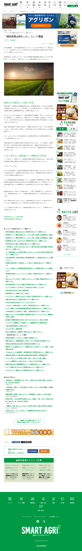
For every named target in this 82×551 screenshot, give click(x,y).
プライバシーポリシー (40, 516)
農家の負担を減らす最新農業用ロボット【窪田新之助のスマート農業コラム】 (28, 364)
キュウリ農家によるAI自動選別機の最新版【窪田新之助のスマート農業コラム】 (29, 308)
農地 (13, 203)
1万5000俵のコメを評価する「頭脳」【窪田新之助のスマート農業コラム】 (27, 311)
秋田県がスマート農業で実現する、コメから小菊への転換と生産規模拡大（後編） (29, 235)
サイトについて (26, 516)
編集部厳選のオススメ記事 (29, 460)
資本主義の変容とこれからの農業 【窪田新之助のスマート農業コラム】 (26, 284)
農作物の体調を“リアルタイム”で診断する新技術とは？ (22, 338)
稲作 (42, 193)
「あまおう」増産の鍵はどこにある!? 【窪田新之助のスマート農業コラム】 (27, 305)
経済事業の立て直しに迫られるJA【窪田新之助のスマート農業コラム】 (26, 241)
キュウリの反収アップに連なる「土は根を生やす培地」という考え (25, 287)
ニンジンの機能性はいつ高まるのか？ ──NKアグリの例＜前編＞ (24, 361)
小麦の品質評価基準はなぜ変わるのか (16, 326)
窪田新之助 (51, 43)
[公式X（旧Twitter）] (44, 521)
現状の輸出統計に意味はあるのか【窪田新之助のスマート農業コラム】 (26, 232)
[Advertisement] (67, 59)
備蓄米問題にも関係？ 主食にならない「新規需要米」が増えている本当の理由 (28, 394)
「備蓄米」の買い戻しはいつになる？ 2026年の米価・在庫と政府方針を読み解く (29, 406)
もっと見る (67, 254)
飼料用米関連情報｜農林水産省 (13, 219)
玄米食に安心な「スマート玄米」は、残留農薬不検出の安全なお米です (26, 410)
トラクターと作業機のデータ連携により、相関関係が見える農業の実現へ (27, 323)
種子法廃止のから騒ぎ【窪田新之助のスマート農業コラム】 (23, 244)
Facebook (33, 451)
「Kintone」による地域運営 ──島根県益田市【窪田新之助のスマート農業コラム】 (30, 352)
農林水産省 (12, 180)
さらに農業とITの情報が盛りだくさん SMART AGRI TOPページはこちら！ (29, 421)
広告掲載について (54, 516)
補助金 (51, 106)
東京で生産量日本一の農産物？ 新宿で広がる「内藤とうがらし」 (24, 332)
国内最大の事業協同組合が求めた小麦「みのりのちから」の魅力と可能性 (27, 320)
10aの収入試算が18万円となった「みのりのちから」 (21, 302)
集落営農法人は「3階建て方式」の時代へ (18, 293)
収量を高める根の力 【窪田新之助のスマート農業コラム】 (22, 299)
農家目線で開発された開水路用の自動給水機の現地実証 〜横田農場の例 (26, 355)
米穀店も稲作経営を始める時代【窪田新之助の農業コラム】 (23, 344)
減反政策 (13, 40)
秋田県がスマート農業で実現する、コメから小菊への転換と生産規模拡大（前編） (29, 238)
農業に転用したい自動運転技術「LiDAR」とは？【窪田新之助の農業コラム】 (28, 341)
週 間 (62, 129)
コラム (6, 40)
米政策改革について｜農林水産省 (13, 216)
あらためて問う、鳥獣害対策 (14, 329)
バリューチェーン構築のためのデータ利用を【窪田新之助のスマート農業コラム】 (29, 296)
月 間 (73, 129)
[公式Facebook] (38, 521)
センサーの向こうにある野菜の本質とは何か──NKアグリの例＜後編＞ (26, 358)
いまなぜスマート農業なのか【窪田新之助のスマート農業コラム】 (25, 370)
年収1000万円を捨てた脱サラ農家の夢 (17, 290)
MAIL (45, 451)
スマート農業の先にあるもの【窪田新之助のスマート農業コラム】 (25, 367)
